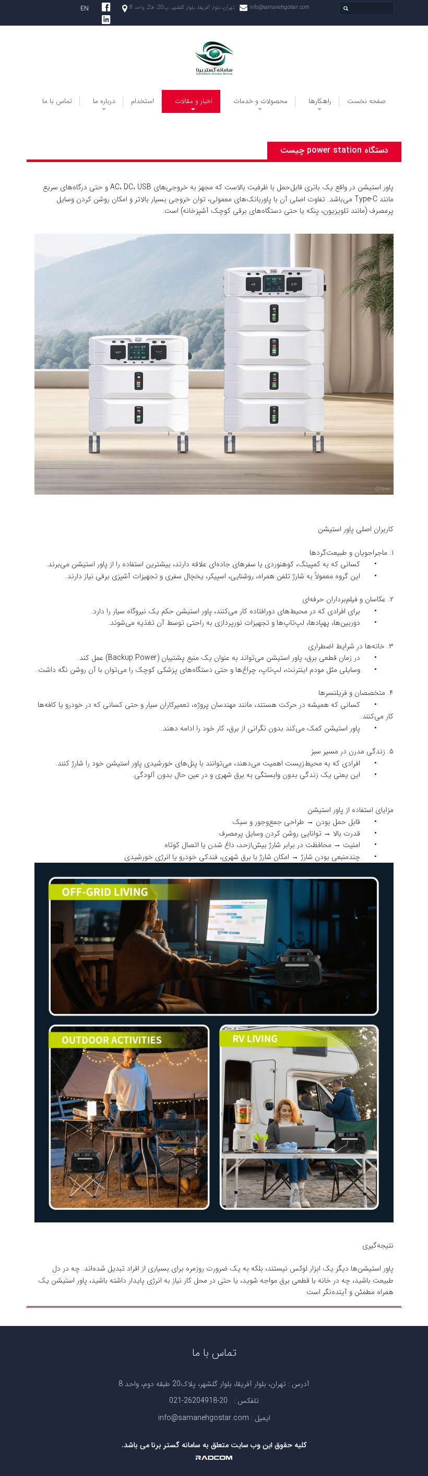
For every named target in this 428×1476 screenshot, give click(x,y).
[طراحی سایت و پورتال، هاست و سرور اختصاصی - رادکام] (214, 1457)
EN (84, 9)
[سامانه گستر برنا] (214, 58)
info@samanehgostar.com (279, 8)
